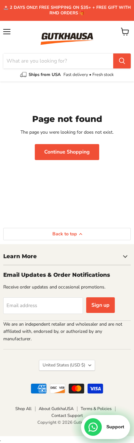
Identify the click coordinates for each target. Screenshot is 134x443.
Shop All (23, 409)
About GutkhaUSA (56, 409)
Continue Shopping (67, 151)
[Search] (122, 60)
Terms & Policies (96, 409)
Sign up (100, 305)
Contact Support (67, 416)
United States (64, 365)
